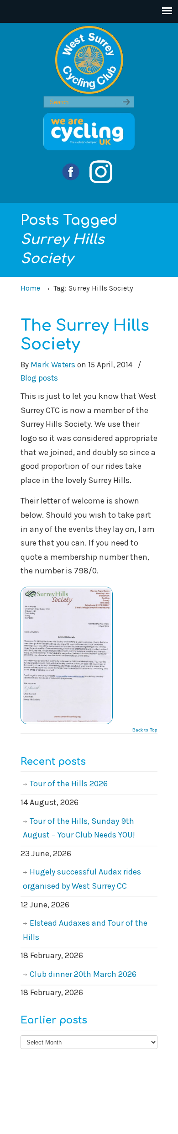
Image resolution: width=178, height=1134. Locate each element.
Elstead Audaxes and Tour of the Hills (85, 930)
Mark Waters (53, 364)
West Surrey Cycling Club (89, 60)
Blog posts (39, 377)
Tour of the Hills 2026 (69, 784)
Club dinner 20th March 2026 (83, 974)
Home (30, 288)
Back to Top (144, 730)
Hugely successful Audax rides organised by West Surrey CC (82, 879)
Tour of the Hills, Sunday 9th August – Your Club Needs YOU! (79, 828)
